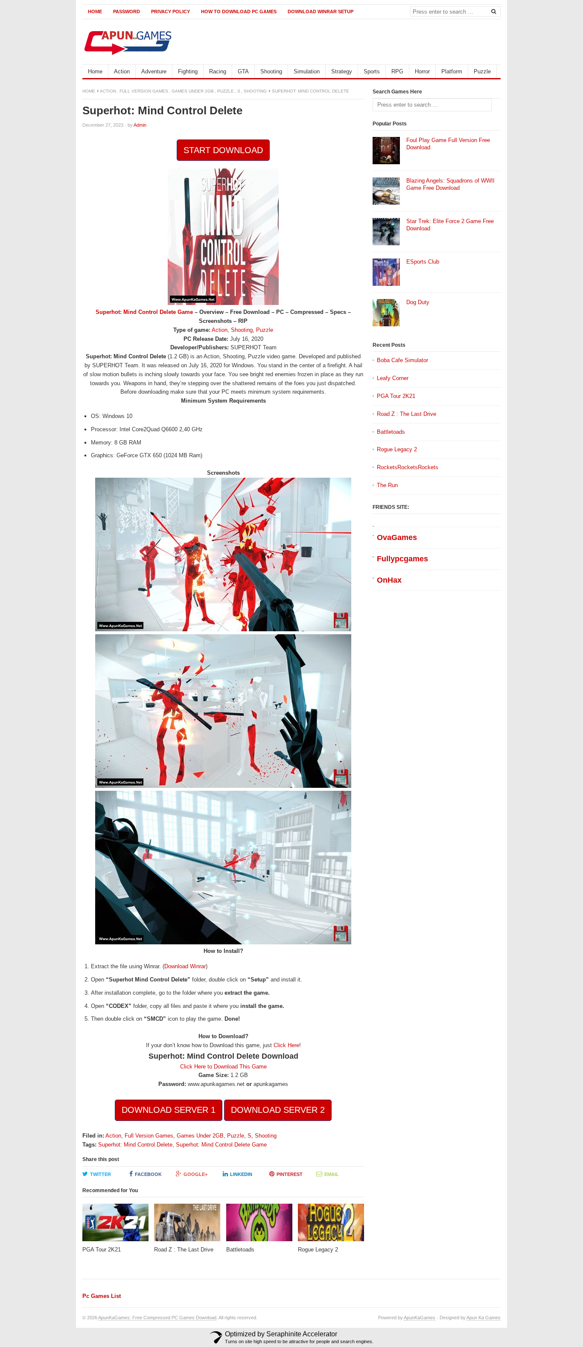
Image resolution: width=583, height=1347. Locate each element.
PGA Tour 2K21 (396, 396)
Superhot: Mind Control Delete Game (144, 312)
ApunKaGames (419, 1317)
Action (122, 71)
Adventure (153, 71)
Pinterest (290, 1174)
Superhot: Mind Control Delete (135, 1144)
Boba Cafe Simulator (402, 360)
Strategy (341, 71)
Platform (451, 71)
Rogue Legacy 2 (397, 449)
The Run (387, 485)
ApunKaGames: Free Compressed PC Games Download (157, 1317)
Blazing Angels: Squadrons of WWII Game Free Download (450, 184)
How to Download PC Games (239, 11)
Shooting (271, 71)
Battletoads (391, 432)
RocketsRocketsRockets (407, 467)
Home (95, 11)
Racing (217, 71)
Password (126, 11)
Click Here (286, 1045)
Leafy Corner (392, 378)
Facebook (148, 1174)
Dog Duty (417, 302)
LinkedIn (241, 1174)
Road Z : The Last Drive (406, 414)
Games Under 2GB (193, 91)
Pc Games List (101, 1296)
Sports (372, 71)
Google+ (195, 1174)
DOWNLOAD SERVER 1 (169, 1110)
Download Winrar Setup (320, 11)
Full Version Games (144, 91)
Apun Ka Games (483, 1317)
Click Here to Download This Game (223, 1066)
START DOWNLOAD (223, 150)
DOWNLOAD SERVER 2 (278, 1110)
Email (331, 1174)
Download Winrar (185, 966)
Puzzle (482, 71)
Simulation (307, 71)
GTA (243, 71)
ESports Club (422, 261)
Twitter (100, 1174)
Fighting (188, 71)
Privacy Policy (170, 11)
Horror (422, 71)
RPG (397, 71)
